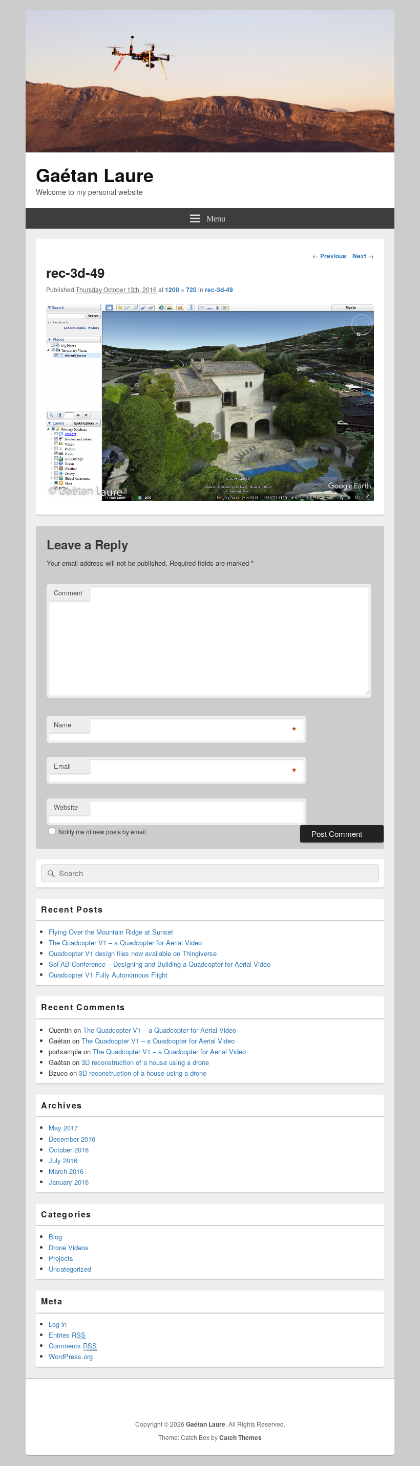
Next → (363, 255)
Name (62, 724)
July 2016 (63, 1160)
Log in (58, 1324)
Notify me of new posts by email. (103, 831)
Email (62, 766)
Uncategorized (70, 1269)
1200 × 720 (181, 289)
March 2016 (66, 1171)
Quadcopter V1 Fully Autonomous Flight (108, 975)
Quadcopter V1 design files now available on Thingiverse (133, 953)
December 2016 (72, 1139)
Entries (67, 1335)
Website (66, 807)
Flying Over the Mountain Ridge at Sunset (111, 932)
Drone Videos (69, 1247)
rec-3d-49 (219, 289)
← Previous (329, 255)
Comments (73, 1345)
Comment (68, 592)
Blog (55, 1236)
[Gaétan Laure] (210, 149)
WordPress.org (71, 1356)
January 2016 (69, 1182)
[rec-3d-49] (210, 497)
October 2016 (69, 1149)
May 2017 (63, 1127)
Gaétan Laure (95, 174)
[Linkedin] (353, 1398)
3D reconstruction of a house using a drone (145, 1062)
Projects (61, 1258)
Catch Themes (240, 1437)
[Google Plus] (330, 1398)
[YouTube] (375, 1398)
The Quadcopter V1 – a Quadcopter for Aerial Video (125, 942)
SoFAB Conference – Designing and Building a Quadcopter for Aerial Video (159, 964)
